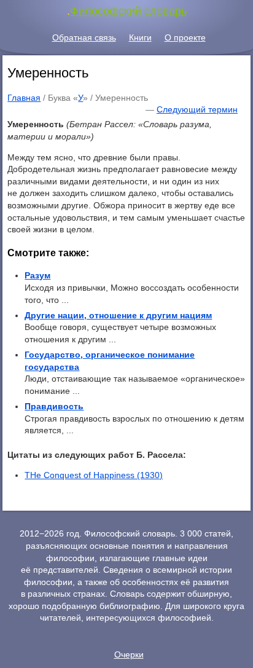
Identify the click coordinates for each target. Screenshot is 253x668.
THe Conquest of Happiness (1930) (94, 475)
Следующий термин (197, 109)
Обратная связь (84, 37)
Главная (24, 98)
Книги (140, 37)
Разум (37, 275)
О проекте (185, 37)
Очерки (129, 654)
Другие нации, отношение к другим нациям (118, 315)
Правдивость (54, 406)
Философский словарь (128, 11)
